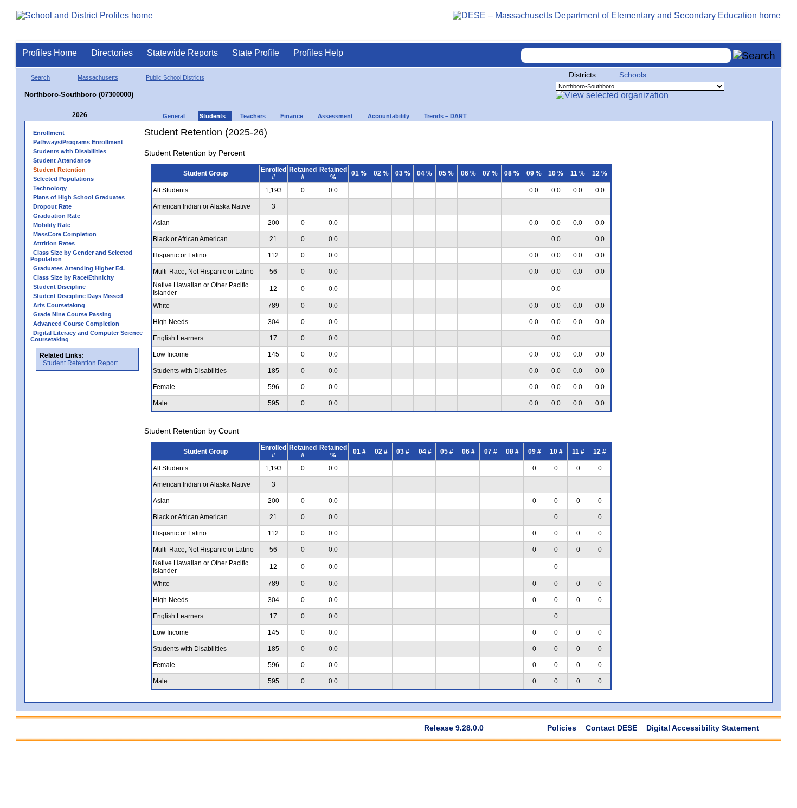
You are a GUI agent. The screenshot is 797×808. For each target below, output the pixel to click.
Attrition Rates (54, 243)
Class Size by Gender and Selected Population (81, 255)
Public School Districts (175, 77)
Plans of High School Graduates (79, 197)
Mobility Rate (51, 225)
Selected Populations (63, 179)
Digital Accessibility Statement (702, 727)
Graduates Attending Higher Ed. (79, 268)
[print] (550, 136)
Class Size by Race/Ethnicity (73, 277)
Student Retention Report (80, 363)
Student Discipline (59, 286)
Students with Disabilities (69, 151)
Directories (112, 52)
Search (40, 77)
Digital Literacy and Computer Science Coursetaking (86, 335)
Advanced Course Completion (76, 323)
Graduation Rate (56, 215)
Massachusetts (98, 77)
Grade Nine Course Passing (72, 314)
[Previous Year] (64, 115)
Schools (632, 74)
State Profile (255, 52)
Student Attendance (62, 160)
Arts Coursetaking (59, 305)
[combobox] (626, 55)
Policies (561, 727)
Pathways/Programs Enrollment (78, 142)
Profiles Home (49, 52)
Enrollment (49, 133)
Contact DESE (611, 727)
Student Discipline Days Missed (78, 296)
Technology (50, 188)
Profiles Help (318, 52)
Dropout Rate (52, 206)
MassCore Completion (65, 234)
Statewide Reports (182, 52)
